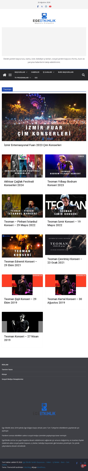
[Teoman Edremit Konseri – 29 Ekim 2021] (22, 246)
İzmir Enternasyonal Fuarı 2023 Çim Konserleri (32, 145)
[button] (26, 72)
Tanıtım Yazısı (7, 369)
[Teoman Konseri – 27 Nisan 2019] (22, 322)
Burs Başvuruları (65, 72)
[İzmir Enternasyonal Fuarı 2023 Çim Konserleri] (44, 117)
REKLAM (5, 365)
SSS (36, 78)
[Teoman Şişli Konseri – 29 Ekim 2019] (22, 284)
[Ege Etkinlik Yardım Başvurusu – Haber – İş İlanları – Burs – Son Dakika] (4, 75)
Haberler (35, 72)
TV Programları (22, 78)
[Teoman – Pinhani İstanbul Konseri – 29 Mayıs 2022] (22, 205)
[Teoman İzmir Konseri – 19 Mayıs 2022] (65, 205)
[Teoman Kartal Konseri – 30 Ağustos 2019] (65, 284)
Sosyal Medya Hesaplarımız (12, 379)
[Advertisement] (44, 41)
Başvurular (20, 72)
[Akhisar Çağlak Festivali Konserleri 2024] (22, 166)
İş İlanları (47, 72)
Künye (4, 374)
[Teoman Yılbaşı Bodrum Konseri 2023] (65, 166)
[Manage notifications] (82, 466)
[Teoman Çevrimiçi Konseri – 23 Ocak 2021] (65, 244)
